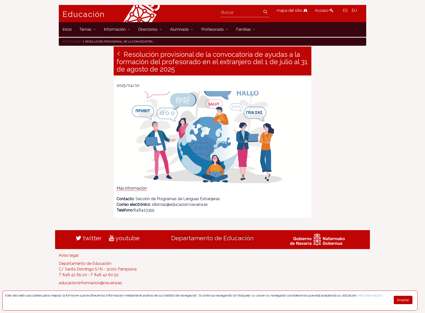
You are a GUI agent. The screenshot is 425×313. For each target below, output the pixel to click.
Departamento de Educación (212, 238)
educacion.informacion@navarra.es (90, 283)
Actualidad (71, 41)
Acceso (322, 10)
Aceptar (403, 300)
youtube (126, 238)
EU (354, 10)
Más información (132, 188)
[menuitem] (67, 29)
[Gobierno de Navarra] (317, 238)
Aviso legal (68, 255)
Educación (83, 14)
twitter (91, 238)
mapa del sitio (290, 10)
